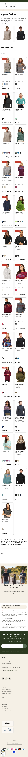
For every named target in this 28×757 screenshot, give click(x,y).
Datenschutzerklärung (7, 695)
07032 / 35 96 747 (11, 673)
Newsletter (4, 704)
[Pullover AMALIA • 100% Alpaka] (20, 134)
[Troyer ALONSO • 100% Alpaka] (20, 476)
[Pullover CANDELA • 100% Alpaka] (7, 305)
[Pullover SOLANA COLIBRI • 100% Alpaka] (7, 476)
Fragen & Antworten (7, 710)
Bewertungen (5, 712)
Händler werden (5, 715)
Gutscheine (4, 706)
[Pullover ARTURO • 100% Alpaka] (20, 339)
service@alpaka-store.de (11, 670)
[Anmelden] (25, 646)
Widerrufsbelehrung (7, 691)
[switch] (3, 755)
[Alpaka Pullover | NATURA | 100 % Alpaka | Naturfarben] (20, 65)
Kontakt (4, 685)
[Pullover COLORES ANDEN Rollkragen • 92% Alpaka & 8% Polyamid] (20, 374)
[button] (2, 5)
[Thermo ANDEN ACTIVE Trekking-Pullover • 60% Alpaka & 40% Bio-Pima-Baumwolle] (20, 408)
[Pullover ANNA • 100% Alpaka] (20, 100)
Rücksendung (5, 708)
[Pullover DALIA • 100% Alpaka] (7, 510)
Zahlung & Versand (6, 689)
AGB (3, 698)
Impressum (4, 687)
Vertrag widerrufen (6, 693)
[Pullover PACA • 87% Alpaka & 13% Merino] (20, 203)
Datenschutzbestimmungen (7, 651)
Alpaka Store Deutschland (15, 754)
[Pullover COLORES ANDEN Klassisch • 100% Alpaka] (7, 408)
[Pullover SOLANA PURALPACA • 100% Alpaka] (20, 442)
